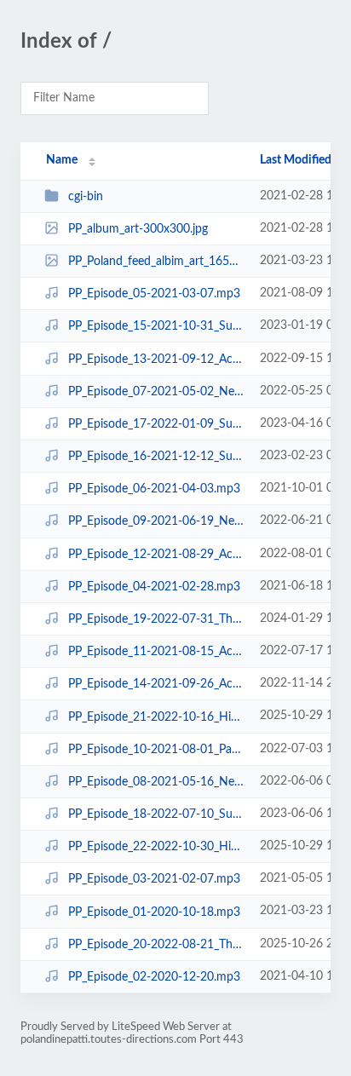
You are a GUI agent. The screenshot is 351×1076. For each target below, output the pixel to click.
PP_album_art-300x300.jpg (138, 229)
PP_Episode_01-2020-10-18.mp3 (154, 912)
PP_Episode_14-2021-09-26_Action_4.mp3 (156, 684)
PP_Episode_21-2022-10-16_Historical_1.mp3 (156, 716)
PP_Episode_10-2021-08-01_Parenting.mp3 (156, 750)
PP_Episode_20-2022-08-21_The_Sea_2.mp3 (156, 945)
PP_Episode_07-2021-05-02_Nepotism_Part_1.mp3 (156, 392)
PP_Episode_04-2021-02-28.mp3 (154, 587)
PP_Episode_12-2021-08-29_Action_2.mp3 (156, 555)
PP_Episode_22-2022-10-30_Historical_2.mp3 (156, 847)
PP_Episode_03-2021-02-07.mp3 (154, 879)
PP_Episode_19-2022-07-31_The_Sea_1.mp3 (156, 619)
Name (62, 160)
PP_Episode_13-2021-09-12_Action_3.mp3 (156, 359)
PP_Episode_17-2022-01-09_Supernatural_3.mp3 (156, 424)
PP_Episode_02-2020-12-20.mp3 (154, 977)
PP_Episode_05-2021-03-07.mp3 (154, 294)
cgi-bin (85, 197)
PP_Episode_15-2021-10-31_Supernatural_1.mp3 (156, 326)
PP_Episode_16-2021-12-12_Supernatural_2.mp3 (156, 457)
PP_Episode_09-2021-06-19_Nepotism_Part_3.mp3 (156, 521)
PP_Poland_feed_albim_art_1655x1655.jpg (156, 262)
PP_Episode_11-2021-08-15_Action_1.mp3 (156, 652)
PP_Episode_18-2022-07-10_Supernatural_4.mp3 (156, 814)
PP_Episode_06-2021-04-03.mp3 (154, 489)
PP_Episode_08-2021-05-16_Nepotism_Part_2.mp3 (156, 782)
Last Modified (295, 160)
